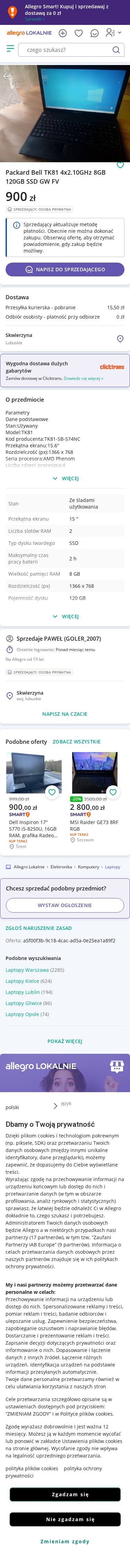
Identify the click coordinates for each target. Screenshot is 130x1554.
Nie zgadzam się (70, 1519)
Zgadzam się (70, 1494)
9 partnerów (73, 1244)
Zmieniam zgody (65, 1541)
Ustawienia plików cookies (92, 1441)
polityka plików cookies (32, 1468)
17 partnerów (46, 1237)
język (66, 1103)
